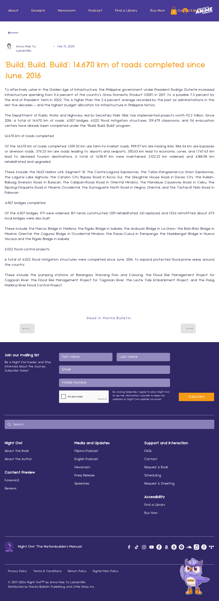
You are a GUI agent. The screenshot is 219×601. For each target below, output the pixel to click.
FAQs (147, 451)
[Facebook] (129, 547)
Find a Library (154, 504)
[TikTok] (136, 547)
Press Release (84, 475)
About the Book (17, 451)
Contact (150, 459)
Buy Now (151, 513)
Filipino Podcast (86, 451)
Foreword (12, 480)
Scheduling (152, 475)
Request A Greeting (159, 483)
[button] (13, 10)
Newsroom (82, 467)
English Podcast (86, 459)
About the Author (18, 459)
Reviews (10, 488)
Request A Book (156, 467)
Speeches (81, 483)
